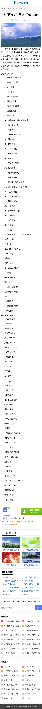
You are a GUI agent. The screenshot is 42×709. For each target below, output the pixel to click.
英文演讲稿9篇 (27, 581)
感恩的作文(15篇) (9, 584)
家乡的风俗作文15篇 (11, 649)
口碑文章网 (18, 706)
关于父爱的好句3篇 (32, 635)
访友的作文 (29, 680)
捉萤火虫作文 (9, 680)
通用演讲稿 (7, 594)
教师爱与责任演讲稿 (32, 653)
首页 (9, 8)
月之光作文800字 (31, 667)
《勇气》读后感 (10, 653)
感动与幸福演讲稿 (9, 591)
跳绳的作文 (8, 698)
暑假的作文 (7, 577)
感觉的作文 (29, 698)
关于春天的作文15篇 (32, 671)
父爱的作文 (8, 667)
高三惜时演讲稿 (31, 626)
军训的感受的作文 (31, 685)
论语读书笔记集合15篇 (30, 584)
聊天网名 (15, 8)
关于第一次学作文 (31, 694)
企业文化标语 (9, 630)
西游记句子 (26, 594)
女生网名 (23, 8)
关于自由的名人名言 (11, 626)
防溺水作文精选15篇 (32, 644)
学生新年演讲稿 (31, 676)
